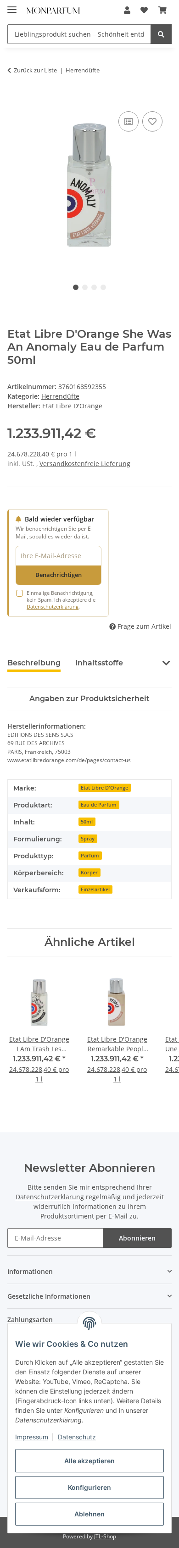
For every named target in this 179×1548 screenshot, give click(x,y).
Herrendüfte (60, 396)
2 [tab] (85, 287)
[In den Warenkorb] (14, 99)
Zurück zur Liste (35, 70)
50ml (87, 821)
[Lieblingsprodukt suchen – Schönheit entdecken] (161, 34)
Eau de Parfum (99, 804)
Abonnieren (137, 1238)
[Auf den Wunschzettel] (152, 121)
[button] (127, 10)
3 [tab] (94, 287)
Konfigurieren (89, 1487)
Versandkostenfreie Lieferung (84, 463)
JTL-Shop (105, 1536)
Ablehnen (89, 1514)
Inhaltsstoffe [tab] (99, 663)
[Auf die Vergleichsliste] (128, 121)
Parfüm (90, 855)
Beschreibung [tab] (34, 663)
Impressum (31, 1437)
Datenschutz (77, 1437)
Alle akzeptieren (89, 1461)
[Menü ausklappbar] (12, 5)
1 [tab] (75, 287)
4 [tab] (103, 287)
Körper (89, 872)
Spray (88, 838)
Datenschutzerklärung (52, 606)
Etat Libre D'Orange (104, 788)
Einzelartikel (95, 889)
